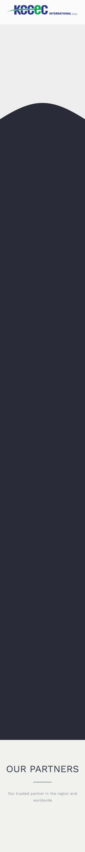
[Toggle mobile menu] (76, 17)
